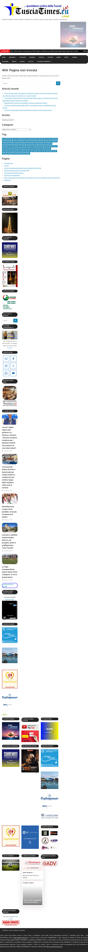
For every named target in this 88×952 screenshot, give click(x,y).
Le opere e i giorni (32, 893)
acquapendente (7, 139)
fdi (28, 143)
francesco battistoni (45, 143)
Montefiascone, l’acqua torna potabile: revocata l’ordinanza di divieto (25, 103)
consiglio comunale (51, 141)
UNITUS (14, 61)
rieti (24, 151)
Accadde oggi (8, 163)
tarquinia (48, 151)
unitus (22, 153)
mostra (20, 148)
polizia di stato (33, 148)
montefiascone (12, 148)
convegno (6, 143)
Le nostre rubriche (43, 61)
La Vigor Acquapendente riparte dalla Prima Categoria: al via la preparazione (28, 110)
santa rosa (40, 151)
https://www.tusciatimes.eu (54, 946)
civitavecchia (28, 141)
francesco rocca (8, 146)
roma (34, 151)
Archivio (12, 57)
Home (3, 57)
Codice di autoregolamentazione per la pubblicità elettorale (22, 168)
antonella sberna (27, 139)
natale (26, 148)
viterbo (27, 153)
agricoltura (16, 139)
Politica (41, 57)
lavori (40, 146)
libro (45, 146)
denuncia (23, 143)
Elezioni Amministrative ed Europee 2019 (16, 170)
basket (42, 139)
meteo (4, 148)
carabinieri (54, 139)
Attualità (23, 57)
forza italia (34, 143)
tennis (9, 153)
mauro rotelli (53, 146)
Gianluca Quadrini (19, 146)
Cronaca (32, 57)
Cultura (50, 57)
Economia (5, 61)
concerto (40, 141)
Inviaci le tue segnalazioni (12, 175)
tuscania (15, 153)
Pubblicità (7, 180)
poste (41, 148)
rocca (29, 151)
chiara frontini (7, 141)
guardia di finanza (31, 146)
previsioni (47, 148)
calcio (47, 139)
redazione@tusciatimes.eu (20, 937)
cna (35, 141)
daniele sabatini (14, 143)
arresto (36, 139)
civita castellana (18, 141)
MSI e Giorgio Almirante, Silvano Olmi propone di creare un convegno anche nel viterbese (32, 178)
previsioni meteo (7, 151)
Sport (66, 57)
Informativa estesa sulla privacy (14, 173)
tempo (4, 153)
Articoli (6, 166)
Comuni (74, 57)
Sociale (22, 61)
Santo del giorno (32, 875)
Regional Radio (9, 599)
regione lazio (18, 151)
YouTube (9, 348)
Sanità (59, 57)
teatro (54, 151)
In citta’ (31, 61)
